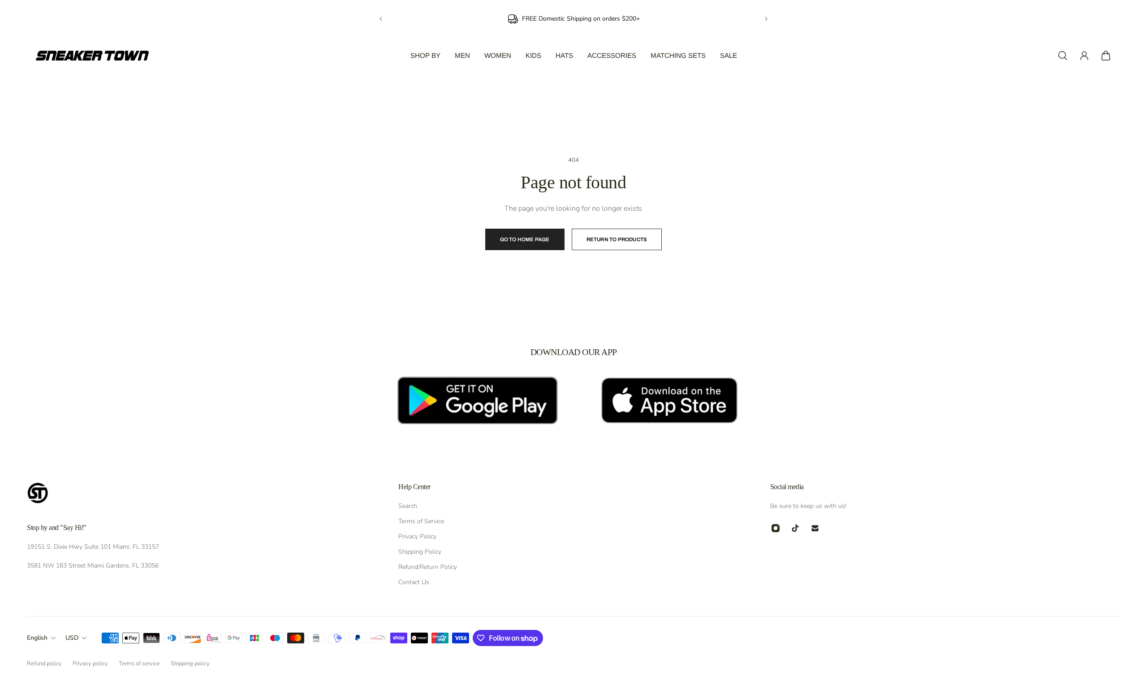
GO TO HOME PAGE (525, 239)
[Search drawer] (1063, 55)
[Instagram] (775, 528)
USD (71, 638)
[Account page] (1084, 55)
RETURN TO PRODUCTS (616, 239)
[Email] (815, 528)
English (37, 638)
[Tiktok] (795, 528)
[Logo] (92, 56)
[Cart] (1106, 55)
